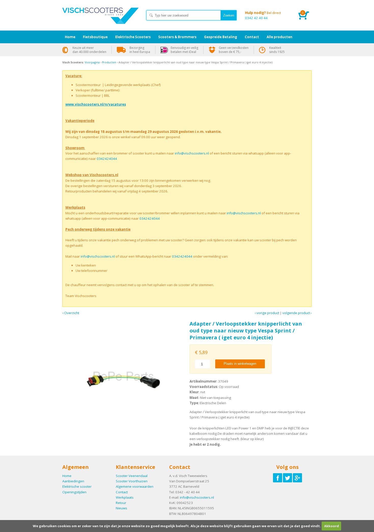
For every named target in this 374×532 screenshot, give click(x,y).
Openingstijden (74, 492)
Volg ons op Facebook (277, 477)
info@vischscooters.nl (192, 153)
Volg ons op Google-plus (297, 477)
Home (100, 20)
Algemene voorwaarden (134, 486)
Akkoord (331, 526)
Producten (109, 62)
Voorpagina (92, 62)
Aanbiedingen (73, 481)
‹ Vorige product (267, 313)
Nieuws (121, 508)
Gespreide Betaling (220, 37)
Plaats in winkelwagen (240, 364)
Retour (121, 502)
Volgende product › (297, 313)
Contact (122, 492)
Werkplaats (125, 497)
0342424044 (107, 158)
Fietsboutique (95, 37)
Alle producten (279, 37)
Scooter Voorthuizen (132, 481)
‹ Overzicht (70, 313)
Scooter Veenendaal (132, 475)
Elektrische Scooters (133, 37)
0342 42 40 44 (263, 15)
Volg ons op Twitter (287, 477)
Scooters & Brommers (177, 37)
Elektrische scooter (77, 486)
